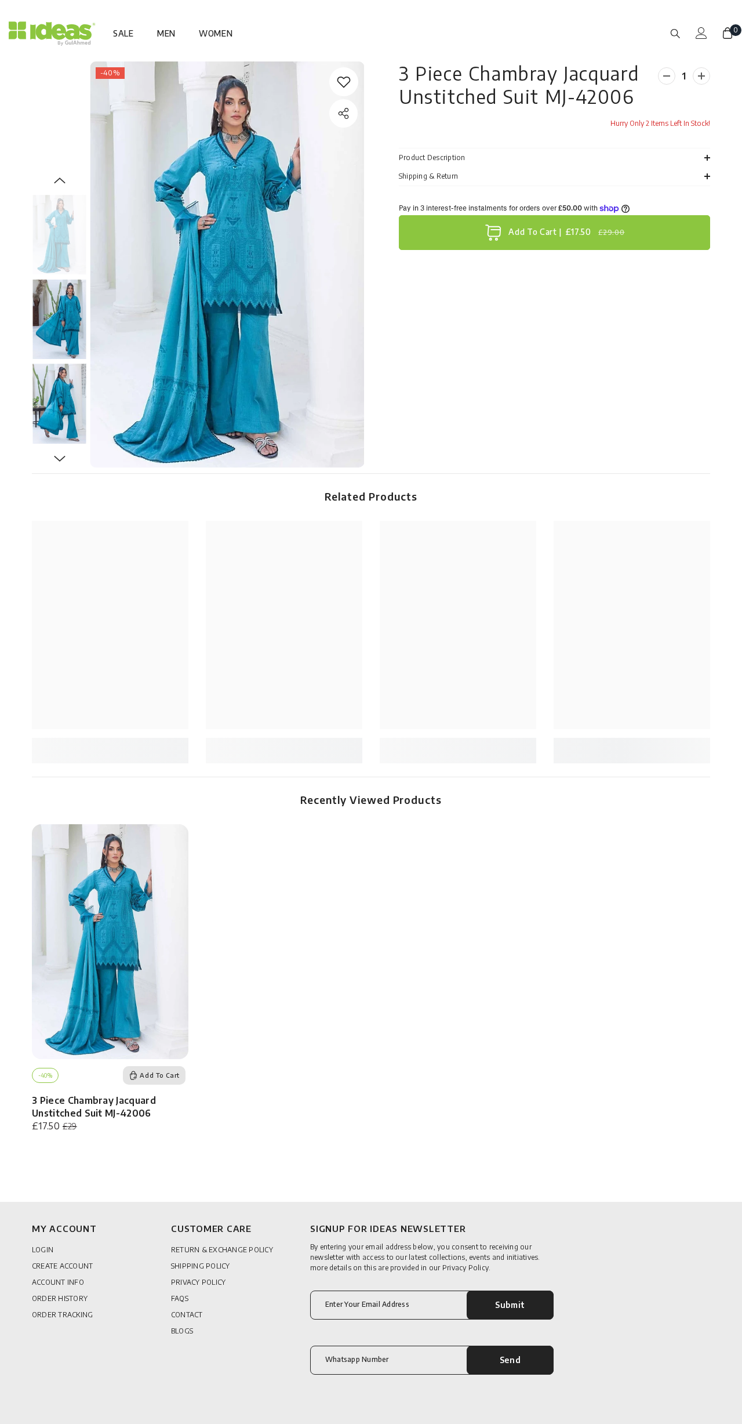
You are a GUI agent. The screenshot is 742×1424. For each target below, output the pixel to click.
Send (510, 1360)
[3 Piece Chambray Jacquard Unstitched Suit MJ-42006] (110, 941)
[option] (227, 264)
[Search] (675, 33)
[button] (59, 180)
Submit (510, 1305)
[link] (343, 81)
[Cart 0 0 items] (727, 33)
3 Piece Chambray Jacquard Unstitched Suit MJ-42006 (94, 1107)
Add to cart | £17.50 (565, 232)
